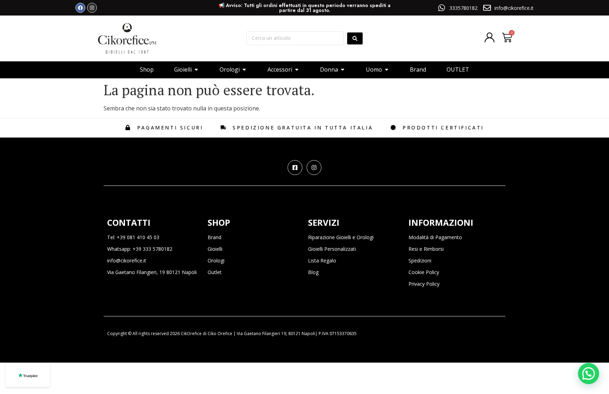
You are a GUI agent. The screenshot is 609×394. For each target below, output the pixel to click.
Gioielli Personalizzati (332, 249)
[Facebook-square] (295, 167)
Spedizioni (419, 260)
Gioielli (215, 249)
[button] (588, 373)
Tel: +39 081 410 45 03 (133, 237)
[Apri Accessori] (297, 69)
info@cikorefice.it (126, 260)
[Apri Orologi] (244, 69)
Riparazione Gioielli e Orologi (341, 237)
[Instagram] (92, 8)
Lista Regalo (322, 260)
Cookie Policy (423, 272)
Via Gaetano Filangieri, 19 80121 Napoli (152, 272)
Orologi (216, 260)
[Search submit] (355, 38)
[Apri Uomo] (386, 69)
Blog (313, 272)
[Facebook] (80, 8)
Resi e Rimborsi (426, 249)
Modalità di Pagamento (435, 237)
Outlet (215, 272)
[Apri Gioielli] (196, 69)
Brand (214, 237)
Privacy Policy (423, 283)
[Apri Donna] (342, 69)
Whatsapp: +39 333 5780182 (139, 249)
